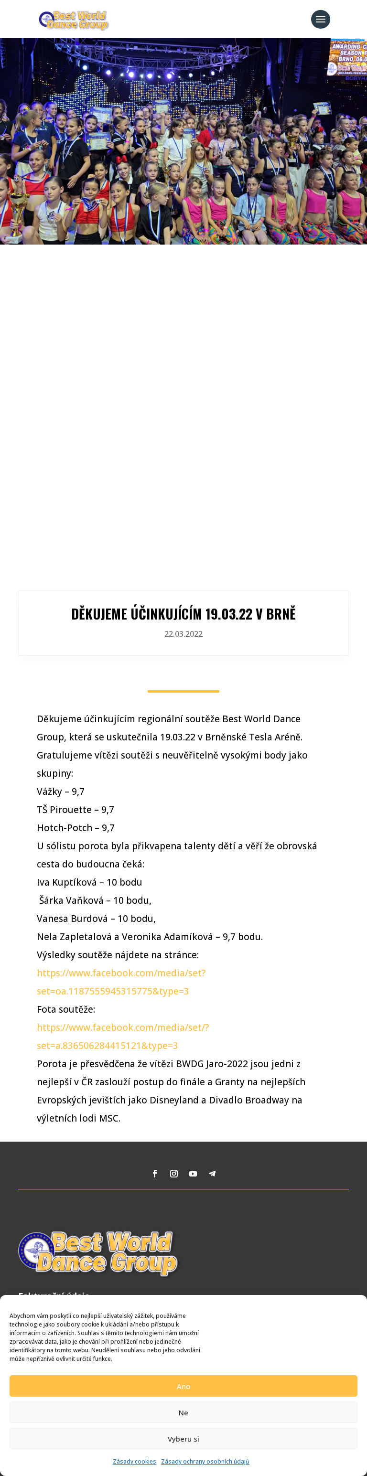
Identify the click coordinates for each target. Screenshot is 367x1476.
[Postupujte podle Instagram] (174, 1173)
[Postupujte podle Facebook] (154, 1173)
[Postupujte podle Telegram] (212, 1173)
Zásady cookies (134, 1461)
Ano (183, 1386)
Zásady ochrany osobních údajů (205, 1461)
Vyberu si (183, 1439)
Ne (183, 1412)
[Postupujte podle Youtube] (193, 1173)
